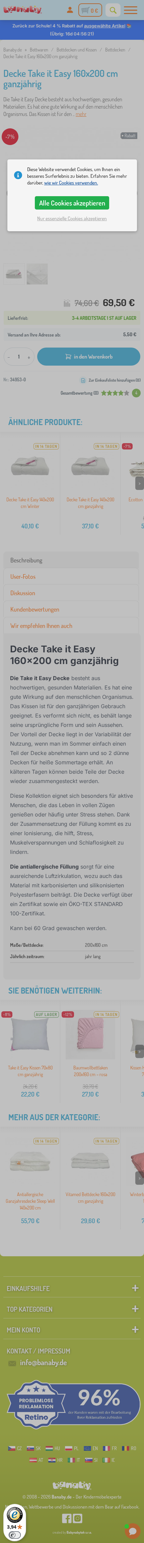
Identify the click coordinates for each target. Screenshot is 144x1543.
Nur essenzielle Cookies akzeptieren (72, 218)
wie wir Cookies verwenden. (71, 182)
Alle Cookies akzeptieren (72, 203)
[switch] (15, 1535)
